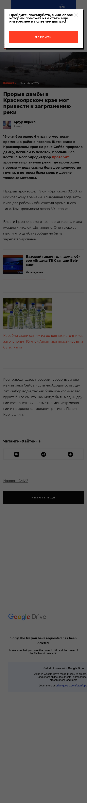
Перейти (43, 37)
